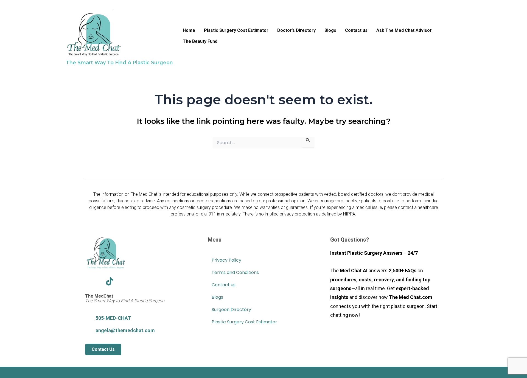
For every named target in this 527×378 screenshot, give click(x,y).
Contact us (356, 30)
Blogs (330, 30)
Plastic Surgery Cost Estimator (236, 30)
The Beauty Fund (200, 41)
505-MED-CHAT (113, 318)
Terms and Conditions (235, 272)
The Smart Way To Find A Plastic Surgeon (119, 63)
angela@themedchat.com (125, 330)
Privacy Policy (226, 260)
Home (189, 30)
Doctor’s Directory (296, 30)
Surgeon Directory (231, 309)
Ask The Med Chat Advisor (404, 30)
